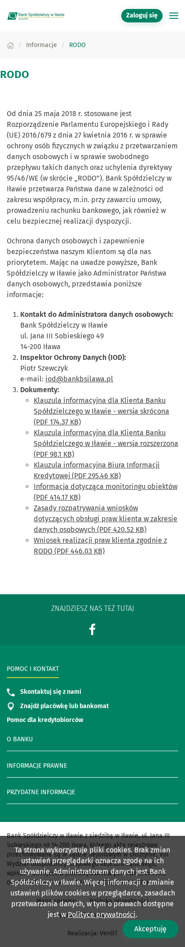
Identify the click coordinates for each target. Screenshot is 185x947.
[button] (173, 15)
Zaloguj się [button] (142, 15)
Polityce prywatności (102, 914)
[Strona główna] (10, 45)
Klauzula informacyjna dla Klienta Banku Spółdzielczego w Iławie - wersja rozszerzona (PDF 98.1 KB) (106, 443)
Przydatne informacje (41, 792)
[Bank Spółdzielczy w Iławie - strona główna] (36, 15)
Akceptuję (150, 929)
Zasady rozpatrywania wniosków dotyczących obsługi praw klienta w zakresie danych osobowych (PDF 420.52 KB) (105, 519)
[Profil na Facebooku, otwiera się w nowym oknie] (92, 629)
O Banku (20, 739)
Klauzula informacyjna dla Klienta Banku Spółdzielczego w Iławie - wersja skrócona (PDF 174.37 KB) (101, 411)
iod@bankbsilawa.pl (79, 379)
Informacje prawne (37, 766)
